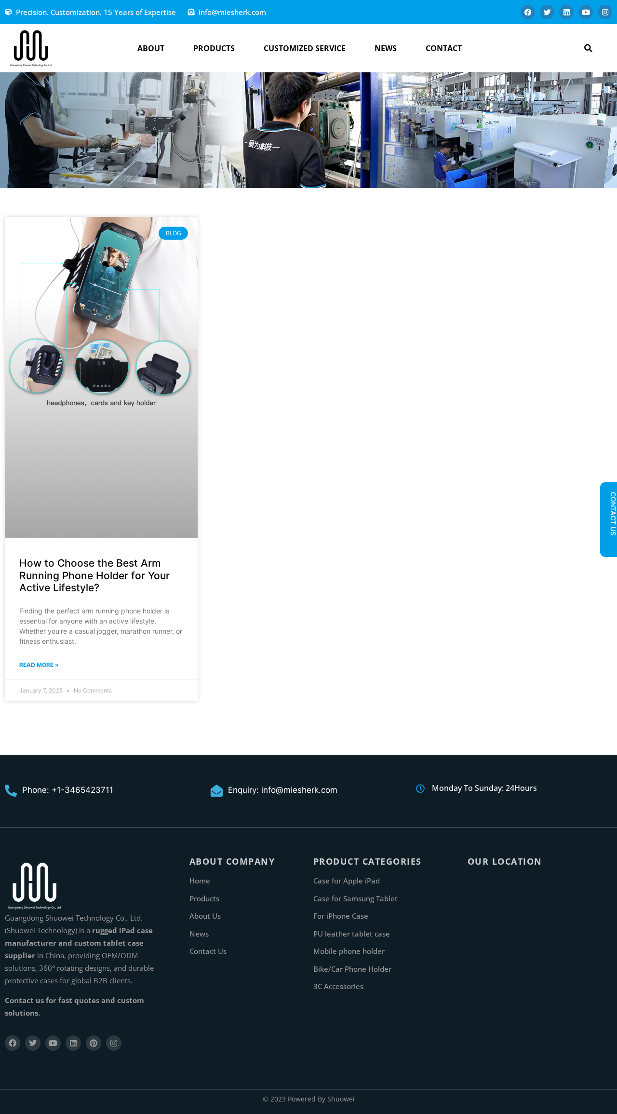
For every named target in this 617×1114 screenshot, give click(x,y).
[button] (588, 48)
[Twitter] (547, 12)
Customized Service (305, 48)
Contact (444, 48)
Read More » (39, 664)
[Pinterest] (93, 1043)
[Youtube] (585, 12)
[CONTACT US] (608, 544)
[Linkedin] (566, 12)
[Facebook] (528, 12)
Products (214, 48)
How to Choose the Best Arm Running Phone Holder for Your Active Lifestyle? (94, 575)
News (386, 48)
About (150, 48)
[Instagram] (605, 12)
